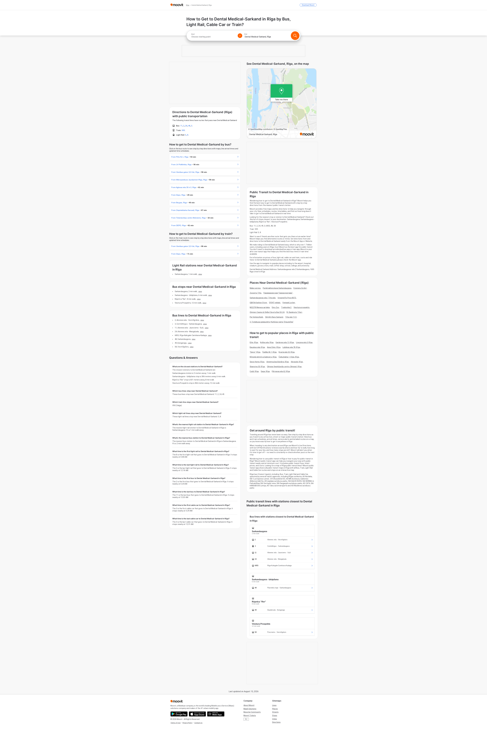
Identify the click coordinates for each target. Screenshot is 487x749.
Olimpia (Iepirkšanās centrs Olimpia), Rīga (284, 367)
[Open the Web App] (215, 714)
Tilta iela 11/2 (291, 317)
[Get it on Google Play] (179, 714)
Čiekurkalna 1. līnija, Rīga (289, 357)
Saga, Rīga (265, 371)
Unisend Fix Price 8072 (287, 298)
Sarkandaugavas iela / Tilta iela (262, 298)
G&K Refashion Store (258, 303)
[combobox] (213, 36)
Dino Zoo (275, 307)
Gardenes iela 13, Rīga (285, 342)
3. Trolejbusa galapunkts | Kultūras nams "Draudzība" (271, 322)
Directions (276, 722)
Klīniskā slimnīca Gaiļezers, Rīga (263, 357)
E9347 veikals (274, 303)
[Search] (295, 35)
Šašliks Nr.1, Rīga (269, 352)
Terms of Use (175, 723)
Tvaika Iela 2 (286, 307)
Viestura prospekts (302, 307)
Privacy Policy (187, 723)
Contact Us (198, 723)
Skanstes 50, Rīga (257, 367)
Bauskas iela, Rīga (257, 347)
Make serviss (255, 288)
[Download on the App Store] (197, 714)
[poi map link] (282, 103)
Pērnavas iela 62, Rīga (281, 371)
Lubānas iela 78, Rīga (291, 347)
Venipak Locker (288, 303)
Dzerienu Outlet (300, 288)
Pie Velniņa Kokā (256, 317)
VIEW (200, 274)
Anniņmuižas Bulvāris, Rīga (277, 362)
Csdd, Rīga (254, 371)
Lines (274, 705)
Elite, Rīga (254, 342)
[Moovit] (176, 5)
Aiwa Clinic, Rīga (273, 347)
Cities (274, 719)
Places (275, 709)
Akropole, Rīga (297, 362)
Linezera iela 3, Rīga (304, 342)
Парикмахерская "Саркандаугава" (278, 293)
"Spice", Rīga (255, 352)
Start (193, 34)
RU (246, 719)
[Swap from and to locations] (240, 35)
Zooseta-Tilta (255, 293)
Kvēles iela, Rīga (266, 342)
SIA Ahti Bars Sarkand (274, 317)
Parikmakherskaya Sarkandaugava (277, 288)
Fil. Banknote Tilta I (294, 312)
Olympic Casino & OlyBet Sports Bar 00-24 (267, 312)
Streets (275, 712)
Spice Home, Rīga (257, 362)
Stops (274, 715)
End (245, 34)
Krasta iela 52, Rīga (286, 352)
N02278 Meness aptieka (260, 307)
